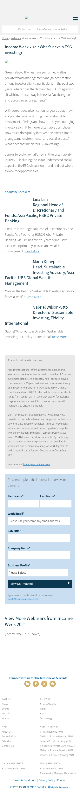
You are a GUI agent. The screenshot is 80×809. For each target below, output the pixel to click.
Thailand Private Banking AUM (56, 736)
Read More (32, 251)
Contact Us (8, 745)
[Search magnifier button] (74, 29)
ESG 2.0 (44, 713)
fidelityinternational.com (36, 464)
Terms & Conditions (25, 780)
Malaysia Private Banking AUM (56, 750)
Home (5, 38)
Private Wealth (48, 704)
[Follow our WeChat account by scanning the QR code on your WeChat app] (53, 683)
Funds (43, 708)
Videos (5, 718)
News (5, 704)
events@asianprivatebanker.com (23, 598)
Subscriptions (9, 736)
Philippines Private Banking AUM (57, 745)
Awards (6, 713)
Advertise (7, 741)
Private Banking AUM (51, 731)
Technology (46, 718)
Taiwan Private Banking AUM (55, 741)
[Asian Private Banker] (26, 17)
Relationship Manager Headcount (58, 773)
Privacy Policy (46, 780)
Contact (61, 780)
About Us (7, 731)
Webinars (16, 38)
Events (5, 708)
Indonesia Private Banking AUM (57, 754)
